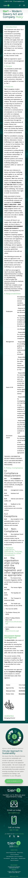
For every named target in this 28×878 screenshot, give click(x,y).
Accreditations (7, 858)
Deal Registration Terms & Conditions (14, 856)
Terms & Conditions (14, 854)
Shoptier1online (22, 858)
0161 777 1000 (14, 830)
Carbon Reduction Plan (11, 852)
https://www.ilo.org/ (12, 631)
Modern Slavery (14, 858)
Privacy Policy (20, 852)
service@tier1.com (14, 812)
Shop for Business (14, 860)
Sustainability (14, 781)
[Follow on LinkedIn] (18, 836)
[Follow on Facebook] (10, 836)
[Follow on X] (14, 836)
